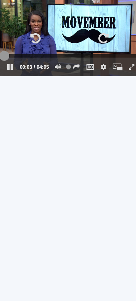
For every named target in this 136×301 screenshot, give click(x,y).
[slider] (68, 56)
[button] (34, 38)
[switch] (58, 66)
